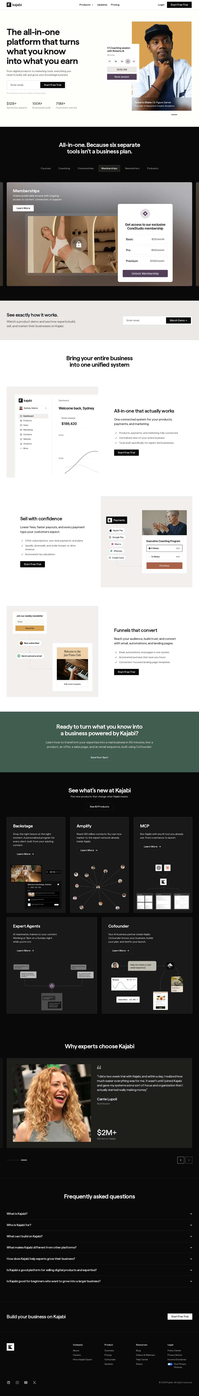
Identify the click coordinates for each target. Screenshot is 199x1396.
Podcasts (152, 168)
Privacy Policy (41, 93)
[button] (86, 5)
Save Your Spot (99, 757)
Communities (86, 168)
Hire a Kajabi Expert (82, 1359)
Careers (77, 1355)
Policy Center (174, 1350)
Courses (46, 168)
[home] (14, 4)
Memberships (109, 168)
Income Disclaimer (177, 1359)
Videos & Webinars (145, 1355)
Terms (31, 93)
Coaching (64, 168)
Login (161, 5)
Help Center (142, 1359)
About (76, 1350)
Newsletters (132, 168)
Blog (138, 1350)
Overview (109, 1350)
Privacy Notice (175, 1355)
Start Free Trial (179, 4)
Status (139, 1364)
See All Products (99, 806)
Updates (102, 5)
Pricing (115, 5)
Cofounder (110, 1359)
